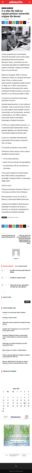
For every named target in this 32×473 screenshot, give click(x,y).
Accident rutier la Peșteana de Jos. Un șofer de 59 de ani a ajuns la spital (15, 329)
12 (13, 400)
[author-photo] (16, 256)
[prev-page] (2, 293)
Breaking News (10, 8)
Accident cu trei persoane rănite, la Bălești (13, 312)
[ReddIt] (21, 22)
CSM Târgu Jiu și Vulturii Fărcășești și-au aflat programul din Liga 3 (14, 344)
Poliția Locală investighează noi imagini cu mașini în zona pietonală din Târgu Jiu (16, 355)
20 (17, 403)
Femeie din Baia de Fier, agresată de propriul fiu (8, 236)
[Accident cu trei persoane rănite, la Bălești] (5, 272)
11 (8, 400)
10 (3, 400)
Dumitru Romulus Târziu (13, 217)
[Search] (30, 2)
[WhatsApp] (13, 22)
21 (21, 403)
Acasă (3, 5)
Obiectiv (7, 19)
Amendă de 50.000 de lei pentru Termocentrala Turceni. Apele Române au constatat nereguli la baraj (15, 337)
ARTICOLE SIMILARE (8, 266)
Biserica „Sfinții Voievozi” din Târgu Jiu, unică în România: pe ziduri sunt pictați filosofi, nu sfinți (15, 362)
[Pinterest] (10, 22)
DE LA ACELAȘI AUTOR (21, 266)
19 (13, 403)
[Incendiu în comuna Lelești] (5, 279)
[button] (2, 2)
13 (17, 400)
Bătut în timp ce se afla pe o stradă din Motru (14, 350)
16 (28, 400)
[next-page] (5, 293)
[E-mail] (24, 22)
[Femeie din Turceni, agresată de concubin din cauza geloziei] (5, 287)
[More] (28, 22)
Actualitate (8, 5)
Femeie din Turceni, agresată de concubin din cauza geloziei (16, 323)
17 (3, 403)
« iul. (3, 411)
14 (21, 400)
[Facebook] (3, 22)
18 (8, 403)
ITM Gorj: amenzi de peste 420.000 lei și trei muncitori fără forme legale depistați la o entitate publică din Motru (23, 239)
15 (24, 400)
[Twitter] (6, 22)
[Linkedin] (17, 22)
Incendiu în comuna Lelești (18, 277)
